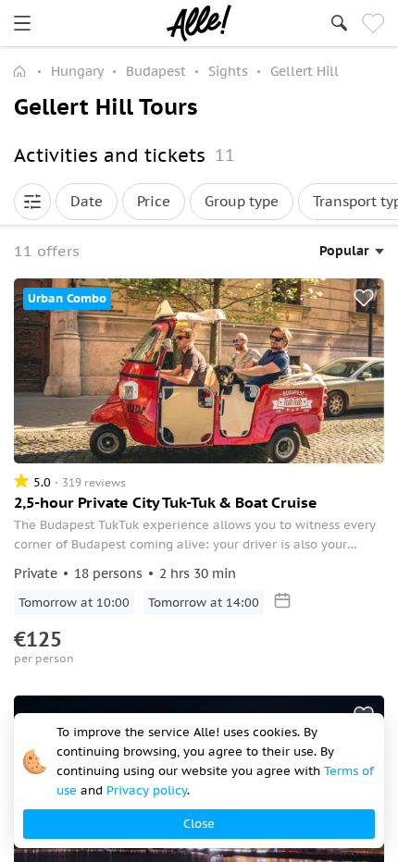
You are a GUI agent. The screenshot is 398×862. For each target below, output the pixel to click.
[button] (32, 201)
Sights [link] (228, 71)
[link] (22, 23)
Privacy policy (146, 790)
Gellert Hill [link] (304, 71)
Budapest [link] (156, 71)
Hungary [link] (77, 71)
